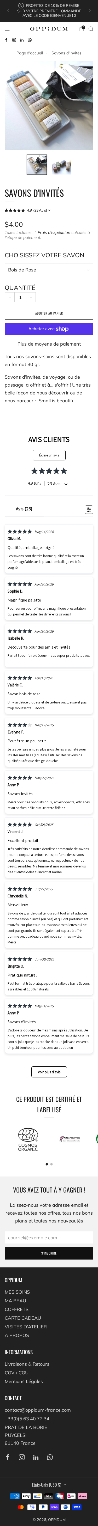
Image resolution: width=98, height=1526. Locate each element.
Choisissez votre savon (44, 255)
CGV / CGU (16, 1373)
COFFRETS (16, 1309)
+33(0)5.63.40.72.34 (27, 1419)
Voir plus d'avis (49, 1072)
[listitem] (49, 11)
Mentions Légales (24, 1381)
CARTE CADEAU (23, 1318)
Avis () (24, 509)
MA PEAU (15, 1301)
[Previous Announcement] (8, 11)
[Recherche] (90, 28)
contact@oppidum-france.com (38, 1410)
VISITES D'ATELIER (26, 1327)
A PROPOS (17, 1335)
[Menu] (7, 29)
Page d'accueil (29, 52)
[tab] (46, 1164)
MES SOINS (17, 1292)
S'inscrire (49, 1253)
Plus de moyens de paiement (49, 344)
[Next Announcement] (90, 11)
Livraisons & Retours (27, 1364)
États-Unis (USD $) (46, 1485)
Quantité (20, 287)
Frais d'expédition (54, 232)
